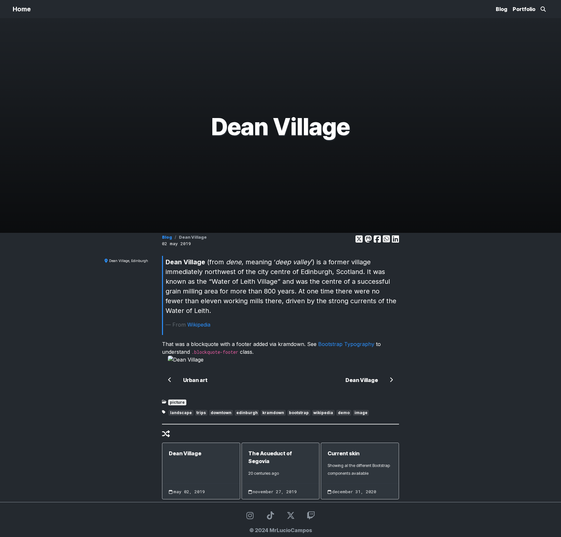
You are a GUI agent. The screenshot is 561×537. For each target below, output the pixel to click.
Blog (501, 9)
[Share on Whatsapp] (386, 239)
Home (22, 9)
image (361, 412)
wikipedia (323, 412)
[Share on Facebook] (377, 239)
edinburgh (247, 412)
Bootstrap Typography (346, 344)
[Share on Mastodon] (368, 239)
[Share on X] (359, 239)
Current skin (343, 453)
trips (201, 412)
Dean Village (185, 453)
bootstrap (299, 412)
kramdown (273, 412)
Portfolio (524, 9)
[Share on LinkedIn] (395, 239)
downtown (221, 412)
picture (177, 402)
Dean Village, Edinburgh (128, 261)
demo (344, 412)
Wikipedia (198, 324)
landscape (181, 412)
